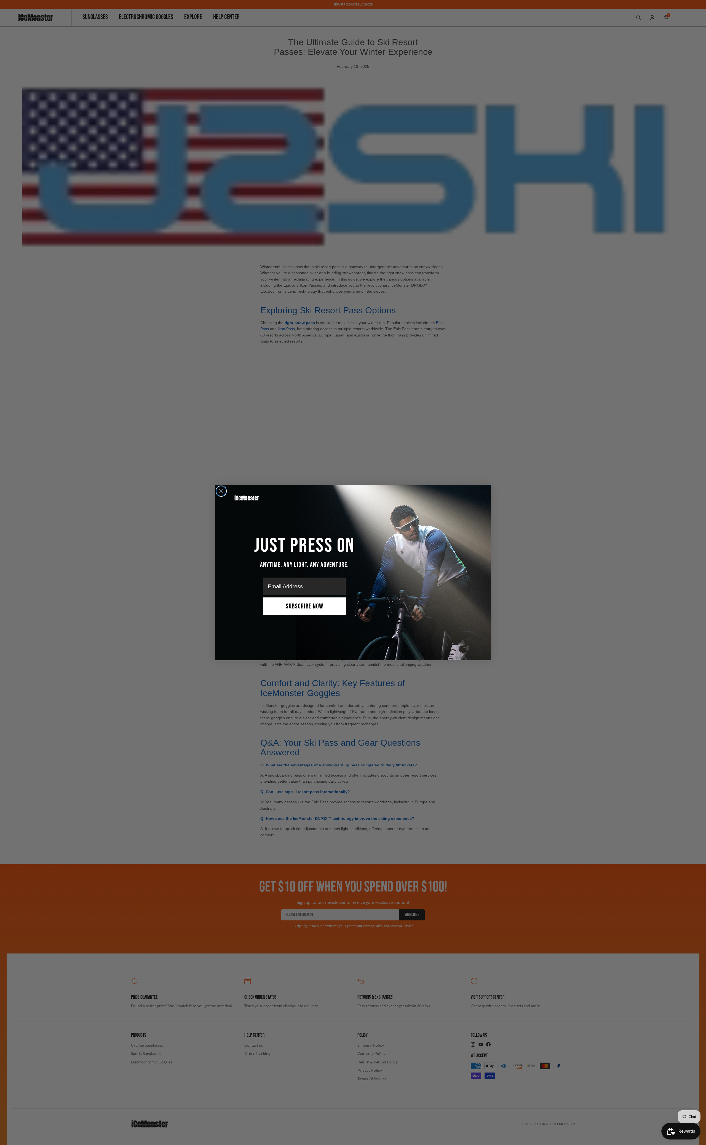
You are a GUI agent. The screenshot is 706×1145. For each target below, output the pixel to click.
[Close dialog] (221, 491)
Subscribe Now (304, 606)
